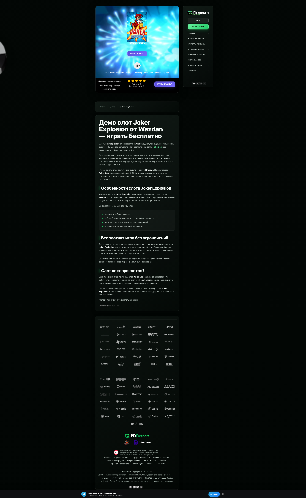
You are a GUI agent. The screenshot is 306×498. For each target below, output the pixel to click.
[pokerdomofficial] (200, 83)
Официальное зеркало (120, 464)
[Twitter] (137, 487)
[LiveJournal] (144, 487)
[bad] (129, 81)
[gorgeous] (144, 81)
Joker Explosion (128, 107)
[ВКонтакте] (130, 487)
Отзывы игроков (195, 65)
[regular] (136, 81)
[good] (140, 81)
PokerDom (157, 147)
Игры (114, 107)
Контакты (192, 70)
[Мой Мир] (141, 487)
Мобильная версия (196, 49)
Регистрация (198, 26)
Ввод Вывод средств (196, 54)
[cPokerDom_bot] (204, 83)
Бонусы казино (194, 60)
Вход (198, 20)
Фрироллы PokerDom (196, 44)
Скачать (149, 464)
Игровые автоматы (196, 39)
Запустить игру (137, 54)
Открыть (214, 494)
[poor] (132, 81)
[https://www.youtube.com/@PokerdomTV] (194, 83)
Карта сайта (160, 464)
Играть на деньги (165, 84)
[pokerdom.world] (197, 83)
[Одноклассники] (134, 487)
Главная (191, 33)
